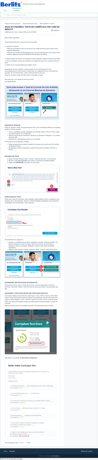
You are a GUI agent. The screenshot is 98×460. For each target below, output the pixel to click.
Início (5, 10)
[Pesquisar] (5, 15)
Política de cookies (86, 451)
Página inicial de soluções (13, 23)
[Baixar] (45, 211)
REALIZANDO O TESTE (47, 23)
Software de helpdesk (45, 456)
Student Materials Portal (30, 23)
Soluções (17, 10)
